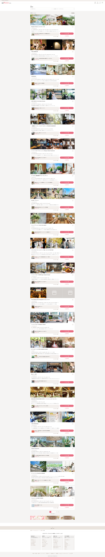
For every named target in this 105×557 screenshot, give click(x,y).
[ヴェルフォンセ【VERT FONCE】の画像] (52, 491)
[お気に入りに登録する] (73, 27)
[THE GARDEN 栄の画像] (52, 44)
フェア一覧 (67, 33)
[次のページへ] (57, 512)
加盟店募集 (57, 553)
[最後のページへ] (58, 512)
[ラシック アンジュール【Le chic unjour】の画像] (52, 218)
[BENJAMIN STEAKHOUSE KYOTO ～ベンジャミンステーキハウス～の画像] (52, 392)
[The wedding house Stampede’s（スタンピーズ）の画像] (52, 292)
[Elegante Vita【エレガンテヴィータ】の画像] (52, 20)
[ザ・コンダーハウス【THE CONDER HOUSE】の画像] (52, 342)
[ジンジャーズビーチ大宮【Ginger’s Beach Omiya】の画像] (52, 268)
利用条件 (39, 553)
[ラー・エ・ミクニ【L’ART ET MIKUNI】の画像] (52, 466)
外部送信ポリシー (48, 553)
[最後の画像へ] (73, 20)
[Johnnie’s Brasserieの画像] (52, 441)
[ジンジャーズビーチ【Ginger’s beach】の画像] (52, 317)
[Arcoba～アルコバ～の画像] (52, 193)
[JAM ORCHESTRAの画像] (52, 417)
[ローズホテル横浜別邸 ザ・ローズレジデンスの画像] (52, 168)
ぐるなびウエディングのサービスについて (63, 553)
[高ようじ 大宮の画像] (52, 367)
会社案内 (33, 553)
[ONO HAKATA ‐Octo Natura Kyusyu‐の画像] (52, 94)
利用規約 (36, 553)
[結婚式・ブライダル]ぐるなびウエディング (35, 530)
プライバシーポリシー (42, 553)
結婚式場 (42, 530)
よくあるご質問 (71, 553)
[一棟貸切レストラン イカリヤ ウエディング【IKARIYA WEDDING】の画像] (52, 119)
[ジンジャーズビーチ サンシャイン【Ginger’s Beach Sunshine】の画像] (52, 144)
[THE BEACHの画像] (52, 69)
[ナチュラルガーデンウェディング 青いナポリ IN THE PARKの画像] (52, 243)
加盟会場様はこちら (53, 553)
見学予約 (67, 60)
